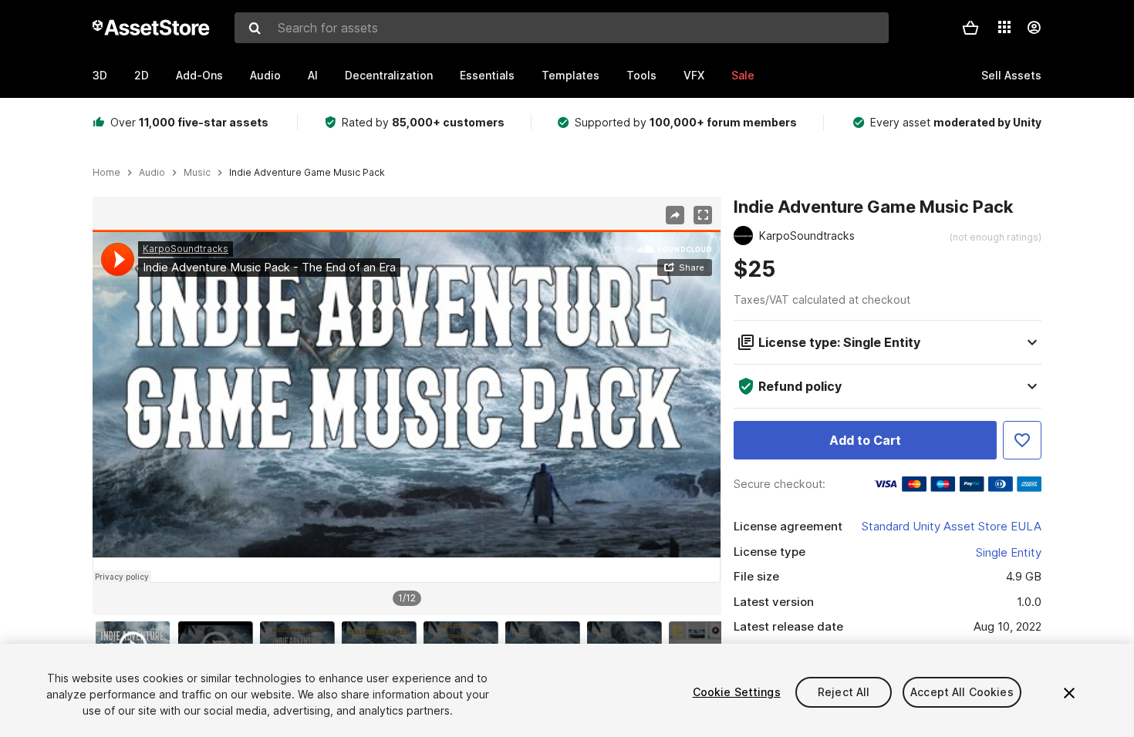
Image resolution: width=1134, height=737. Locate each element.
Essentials (487, 75)
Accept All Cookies (962, 691)
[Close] (1069, 693)
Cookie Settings (737, 691)
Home (106, 172)
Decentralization (389, 75)
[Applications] (1004, 27)
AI (313, 75)
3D (100, 75)
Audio (265, 75)
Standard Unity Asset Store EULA (951, 526)
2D (141, 75)
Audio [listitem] (152, 172)
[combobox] (562, 27)
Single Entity (1008, 552)
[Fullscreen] (703, 215)
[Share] (675, 215)
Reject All (843, 691)
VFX (693, 75)
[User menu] (1033, 27)
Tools (641, 75)
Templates (570, 75)
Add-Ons (199, 75)
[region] (407, 406)
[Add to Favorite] (1022, 440)
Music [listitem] (197, 172)
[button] (970, 28)
